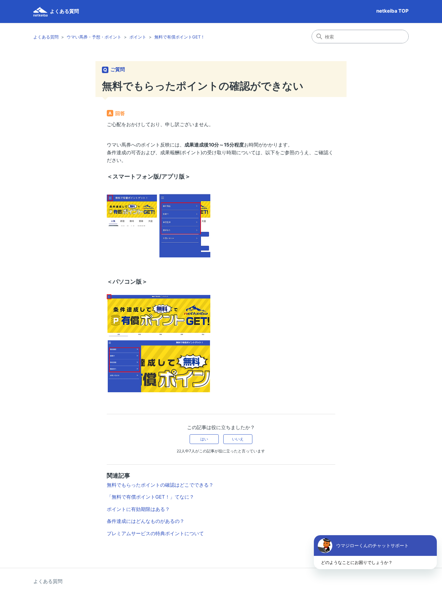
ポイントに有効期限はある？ (138, 509)
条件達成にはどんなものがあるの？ (145, 521)
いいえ (238, 439)
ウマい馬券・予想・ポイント (94, 36)
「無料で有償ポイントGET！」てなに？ (150, 497)
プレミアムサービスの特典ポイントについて (155, 533)
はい (204, 439)
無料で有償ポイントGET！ (179, 36)
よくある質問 (46, 36)
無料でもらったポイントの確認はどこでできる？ (160, 485)
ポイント (137, 36)
